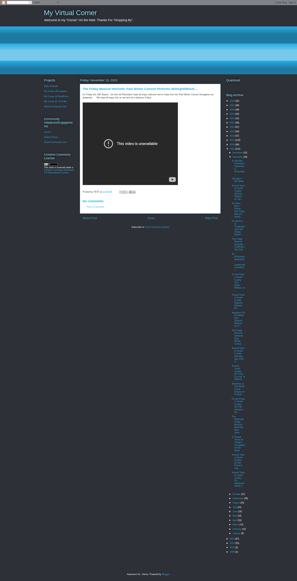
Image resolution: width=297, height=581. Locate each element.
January (237, 533)
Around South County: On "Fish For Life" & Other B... (238, 373)
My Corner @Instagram (55, 91)
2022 (232, 118)
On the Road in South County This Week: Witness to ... (238, 282)
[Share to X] (127, 192)
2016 (232, 144)
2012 (232, 547)
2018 (232, 135)
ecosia (47, 132)
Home (151, 218)
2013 (232, 543)
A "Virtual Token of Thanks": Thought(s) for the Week (238, 444)
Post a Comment (95, 206)
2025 (232, 105)
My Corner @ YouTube (55, 101)
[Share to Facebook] (131, 192)
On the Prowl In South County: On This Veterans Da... (238, 406)
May (235, 515)
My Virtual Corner (70, 13)
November (238, 157)
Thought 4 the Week (238, 180)
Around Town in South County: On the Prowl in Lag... (238, 461)
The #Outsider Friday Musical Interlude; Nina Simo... (238, 424)
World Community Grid (55, 106)
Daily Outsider (51, 86)
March (236, 524)
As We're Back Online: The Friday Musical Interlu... (238, 210)
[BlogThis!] (124, 192)
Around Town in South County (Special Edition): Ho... (238, 301)
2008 (232, 552)
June (235, 511)
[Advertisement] (147, 50)
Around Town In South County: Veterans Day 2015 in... (238, 355)
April (235, 520)
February (237, 529)
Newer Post (90, 218)
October (237, 494)
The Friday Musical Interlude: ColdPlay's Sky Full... (238, 244)
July (235, 507)
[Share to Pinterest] (134, 192)
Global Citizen (51, 137)
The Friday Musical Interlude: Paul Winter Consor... (238, 337)
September (238, 498)
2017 (232, 140)
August (236, 502)
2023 (232, 114)
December (238, 152)
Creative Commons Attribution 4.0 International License (59, 171)
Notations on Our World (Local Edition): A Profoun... (238, 389)
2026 (232, 101)
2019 (232, 131)
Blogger (165, 574)
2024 (232, 109)
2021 (232, 122)
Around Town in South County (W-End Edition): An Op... (238, 192)
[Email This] (121, 192)
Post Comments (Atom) (157, 227)
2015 (232, 149)
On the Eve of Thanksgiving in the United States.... (238, 228)
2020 (232, 127)
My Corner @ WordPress (56, 96)
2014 (232, 538)
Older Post (211, 218)
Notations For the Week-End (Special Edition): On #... (238, 319)
